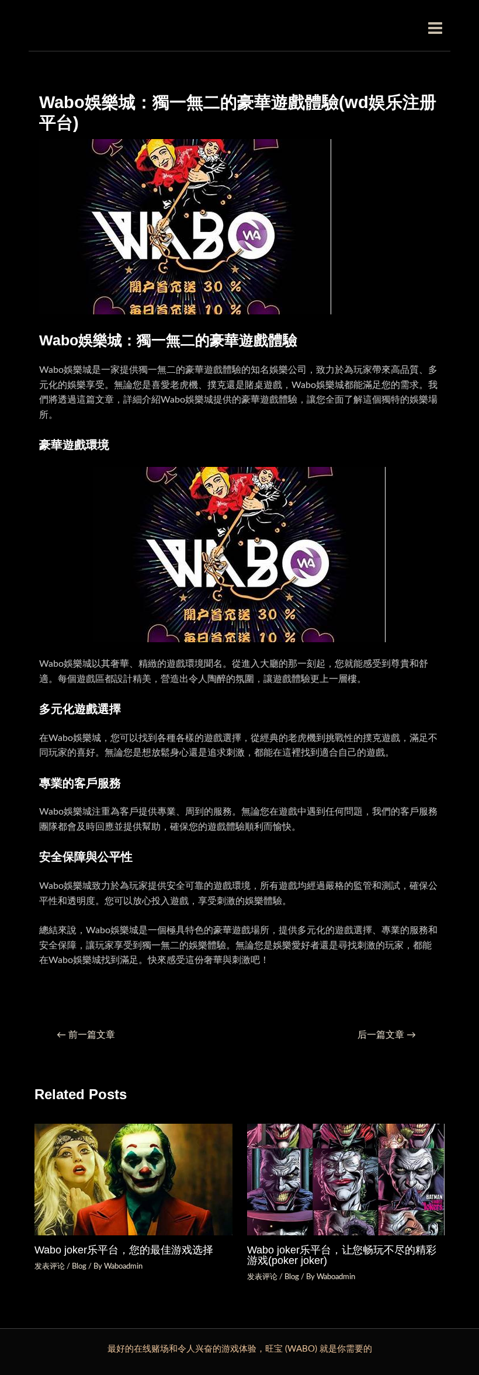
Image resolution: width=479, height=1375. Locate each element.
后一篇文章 (386, 1035)
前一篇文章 (86, 1035)
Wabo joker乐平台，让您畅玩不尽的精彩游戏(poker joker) (341, 1255)
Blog (79, 1266)
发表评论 (49, 1266)
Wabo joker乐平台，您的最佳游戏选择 (123, 1250)
